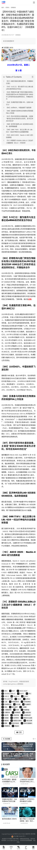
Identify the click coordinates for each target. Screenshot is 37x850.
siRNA (11, 220)
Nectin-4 (31, 552)
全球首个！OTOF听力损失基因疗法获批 (27, 800)
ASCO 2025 (16, 552)
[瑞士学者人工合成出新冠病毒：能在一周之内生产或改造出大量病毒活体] (27, 812)
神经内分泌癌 (26, 519)
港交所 (27, 150)
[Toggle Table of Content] (32, 76)
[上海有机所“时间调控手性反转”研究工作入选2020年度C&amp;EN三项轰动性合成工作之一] (27, 772)
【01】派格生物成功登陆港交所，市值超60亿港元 (19, 82)
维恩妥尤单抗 (13, 572)
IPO (29, 305)
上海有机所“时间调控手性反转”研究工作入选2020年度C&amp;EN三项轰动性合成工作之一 (27, 781)
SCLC (27, 604)
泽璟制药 (12, 601)
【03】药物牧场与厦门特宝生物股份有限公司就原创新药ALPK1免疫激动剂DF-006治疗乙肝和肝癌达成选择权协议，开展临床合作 (19, 95)
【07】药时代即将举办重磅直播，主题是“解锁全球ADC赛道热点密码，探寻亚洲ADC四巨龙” (19, 118)
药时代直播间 (28, 723)
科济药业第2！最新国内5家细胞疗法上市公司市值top (9, 781)
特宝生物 (28, 258)
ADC (21, 446)
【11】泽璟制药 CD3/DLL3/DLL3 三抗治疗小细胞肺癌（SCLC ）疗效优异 (19, 142)
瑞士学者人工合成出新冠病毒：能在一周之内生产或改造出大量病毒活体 (27, 820)
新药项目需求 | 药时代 (9, 819)
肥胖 (34, 185)
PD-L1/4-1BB (14, 537)
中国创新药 (27, 366)
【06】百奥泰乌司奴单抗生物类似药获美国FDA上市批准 (19, 112)
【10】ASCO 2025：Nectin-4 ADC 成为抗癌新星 (19, 136)
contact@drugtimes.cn (13, 840)
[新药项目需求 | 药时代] (9, 812)
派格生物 (12, 150)
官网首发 (18, 35)
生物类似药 (27, 715)
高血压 (17, 726)
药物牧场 (13, 258)
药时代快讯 (15, 723)
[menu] (34, 2)
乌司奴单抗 (21, 396)
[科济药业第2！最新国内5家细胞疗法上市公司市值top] (9, 772)
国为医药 (24, 217)
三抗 (3, 604)
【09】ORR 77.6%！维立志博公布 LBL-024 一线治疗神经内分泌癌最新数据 (19, 131)
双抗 (21, 537)
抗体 (31, 492)
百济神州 (13, 492)
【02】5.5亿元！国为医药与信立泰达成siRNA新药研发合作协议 (19, 88)
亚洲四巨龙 (10, 478)
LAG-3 (25, 492)
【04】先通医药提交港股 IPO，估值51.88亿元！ (19, 103)
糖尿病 (21, 185)
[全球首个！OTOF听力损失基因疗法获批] (27, 792)
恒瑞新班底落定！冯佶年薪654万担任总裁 (9, 800)
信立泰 (18, 704)
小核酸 (24, 707)
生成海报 (7, 739)
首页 (2, 7)
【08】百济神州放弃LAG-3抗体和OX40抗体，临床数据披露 (19, 125)
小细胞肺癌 (16, 604)
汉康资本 (7, 528)
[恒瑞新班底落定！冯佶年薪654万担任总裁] (9, 792)
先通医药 (13, 305)
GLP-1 (3, 182)
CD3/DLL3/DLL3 (27, 601)
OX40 (4, 496)
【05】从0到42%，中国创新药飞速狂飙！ (19, 107)
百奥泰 (12, 396)
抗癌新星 (15, 555)
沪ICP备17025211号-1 (20, 836)
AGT (24, 232)
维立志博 (26, 516)
